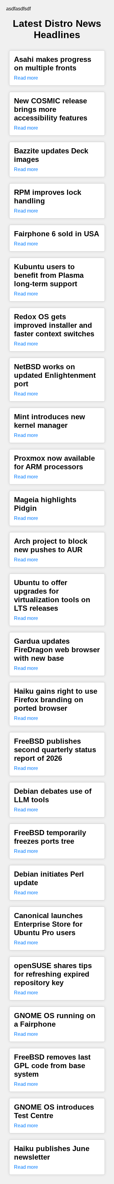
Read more (26, 77)
